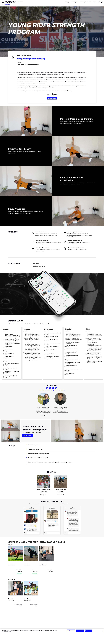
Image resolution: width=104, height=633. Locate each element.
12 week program (18, 604)
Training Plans (84, 2)
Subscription (19, 570)
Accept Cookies (88, 630)
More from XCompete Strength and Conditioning (52, 390)
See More (18, 558)
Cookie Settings (71, 630)
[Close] (102, 631)
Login (95, 2)
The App (67, 2)
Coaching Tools (75, 2)
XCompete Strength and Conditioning (31, 59)
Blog (90, 2)
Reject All (80, 630)
